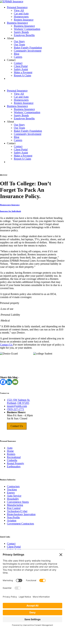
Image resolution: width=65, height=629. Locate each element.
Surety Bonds (21, 32)
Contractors (13, 486)
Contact (18, 63)
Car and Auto (21, 13)
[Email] (15, 382)
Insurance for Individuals (10, 211)
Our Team (19, 44)
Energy (11, 492)
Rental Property (15, 463)
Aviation (11, 520)
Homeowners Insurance (10, 205)
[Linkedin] (9, 382)
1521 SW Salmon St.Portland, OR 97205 (18, 401)
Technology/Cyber (17, 511)
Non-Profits (13, 517)
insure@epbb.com (17, 406)
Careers (18, 56)
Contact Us (6, 344)
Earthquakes (13, 466)
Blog (16, 53)
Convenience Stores (18, 501)
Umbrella (12, 460)
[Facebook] (3, 382)
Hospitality (13, 498)
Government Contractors (20, 523)
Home (10, 451)
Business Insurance (17, 22)
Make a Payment (23, 72)
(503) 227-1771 (15, 409)
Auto (9, 447)
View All (19, 10)
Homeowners (21, 16)
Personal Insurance (17, 7)
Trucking (12, 489)
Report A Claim (22, 75)
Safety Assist (21, 69)
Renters (11, 454)
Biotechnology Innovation (21, 514)
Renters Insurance (23, 19)
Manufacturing (15, 505)
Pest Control (13, 508)
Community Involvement (27, 50)
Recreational (14, 457)
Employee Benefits (24, 35)
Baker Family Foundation (28, 47)
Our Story (19, 41)
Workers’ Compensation (27, 29)
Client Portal (21, 66)
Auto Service (14, 495)
